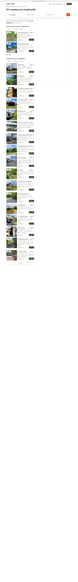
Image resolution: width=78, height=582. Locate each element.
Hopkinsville (20, 6)
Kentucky (16, 6)
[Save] (8, 32)
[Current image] (10, 40)
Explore (7, 6)
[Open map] (54, 53)
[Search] (68, 14)
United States (11, 6)
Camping (24, 6)
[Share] (10, 32)
